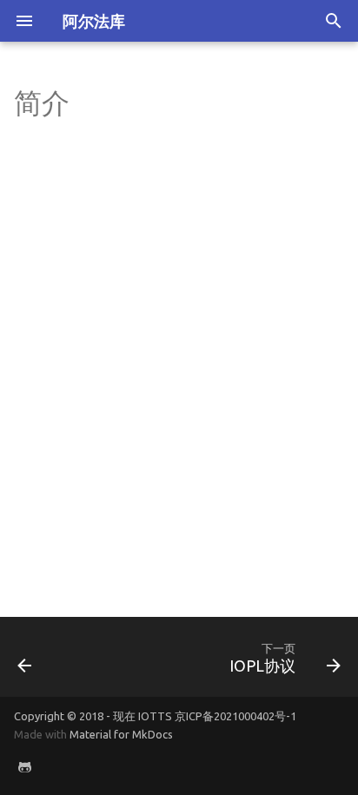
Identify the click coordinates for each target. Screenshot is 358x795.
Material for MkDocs (121, 734)
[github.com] (24, 767)
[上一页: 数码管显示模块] (25, 656)
